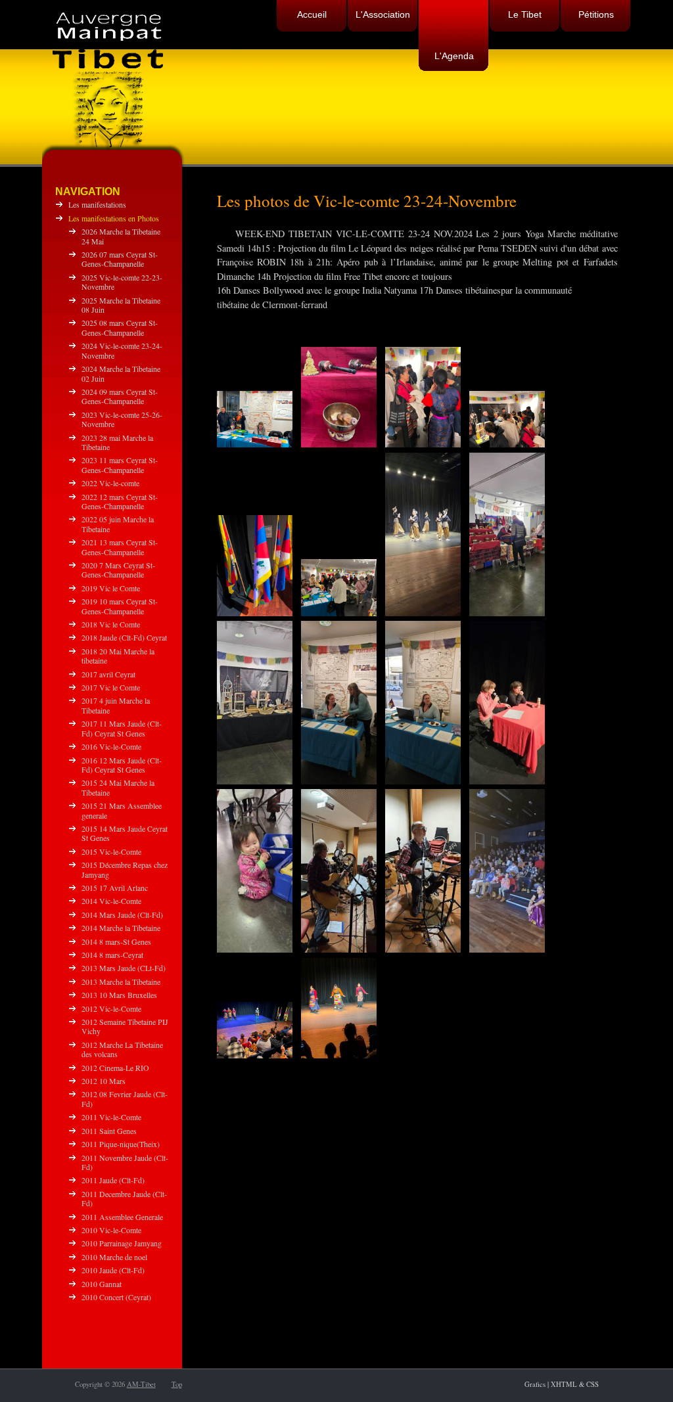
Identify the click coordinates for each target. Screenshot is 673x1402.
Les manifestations (97, 204)
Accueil (312, 14)
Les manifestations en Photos (113, 218)
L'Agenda (454, 56)
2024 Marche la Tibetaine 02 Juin (120, 373)
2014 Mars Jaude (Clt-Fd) (122, 914)
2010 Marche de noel (114, 1257)
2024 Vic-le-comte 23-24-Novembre (121, 350)
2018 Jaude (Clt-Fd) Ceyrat (124, 637)
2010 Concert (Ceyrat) (116, 1297)
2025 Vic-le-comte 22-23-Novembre (121, 282)
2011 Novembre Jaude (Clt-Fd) (124, 1162)
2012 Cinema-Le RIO (115, 1067)
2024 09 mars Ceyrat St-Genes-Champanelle (119, 396)
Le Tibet (525, 14)
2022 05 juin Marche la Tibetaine (117, 523)
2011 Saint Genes (109, 1130)
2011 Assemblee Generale (122, 1216)
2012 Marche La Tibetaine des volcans (122, 1049)
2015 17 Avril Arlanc (114, 887)
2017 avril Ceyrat (108, 674)
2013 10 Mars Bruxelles (119, 994)
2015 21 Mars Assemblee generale (121, 810)
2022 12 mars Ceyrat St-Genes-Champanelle (119, 501)
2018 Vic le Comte (110, 624)
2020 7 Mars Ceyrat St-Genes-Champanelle (118, 569)
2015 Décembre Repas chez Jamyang (124, 869)
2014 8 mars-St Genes (116, 941)
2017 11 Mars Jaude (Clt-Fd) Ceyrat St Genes (121, 728)
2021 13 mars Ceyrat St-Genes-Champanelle (119, 546)
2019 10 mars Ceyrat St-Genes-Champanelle (119, 606)
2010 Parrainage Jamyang (121, 1243)
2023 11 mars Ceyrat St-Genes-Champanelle (119, 464)
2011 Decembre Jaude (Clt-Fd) (124, 1198)
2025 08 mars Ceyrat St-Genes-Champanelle (119, 327)
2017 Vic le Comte (110, 687)
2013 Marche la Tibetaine (120, 981)
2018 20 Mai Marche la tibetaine (117, 656)
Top (177, 1384)
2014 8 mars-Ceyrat (112, 954)
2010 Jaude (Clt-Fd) (113, 1270)
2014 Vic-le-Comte (111, 900)
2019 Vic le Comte (110, 588)
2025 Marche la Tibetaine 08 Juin (120, 305)
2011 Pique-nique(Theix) (120, 1144)
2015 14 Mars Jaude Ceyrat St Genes (124, 833)
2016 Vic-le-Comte (111, 746)
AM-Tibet (141, 1384)
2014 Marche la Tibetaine (120, 927)
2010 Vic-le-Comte (111, 1230)
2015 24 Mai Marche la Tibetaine (117, 787)
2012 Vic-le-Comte (111, 1008)
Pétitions (596, 14)
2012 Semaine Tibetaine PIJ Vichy (124, 1026)
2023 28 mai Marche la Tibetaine (117, 442)
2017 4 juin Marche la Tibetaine (115, 705)
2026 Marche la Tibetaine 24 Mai (120, 236)
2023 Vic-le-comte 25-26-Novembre (121, 419)
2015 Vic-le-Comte (111, 851)
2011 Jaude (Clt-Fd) (113, 1180)
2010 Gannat (101, 1283)
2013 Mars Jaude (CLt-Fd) (123, 967)
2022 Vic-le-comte (110, 483)
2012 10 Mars (103, 1080)
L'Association (383, 14)
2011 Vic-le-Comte (111, 1117)
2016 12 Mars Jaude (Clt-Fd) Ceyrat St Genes (121, 765)
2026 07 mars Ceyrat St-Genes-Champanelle (119, 259)
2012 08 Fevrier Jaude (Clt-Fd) (124, 1098)
